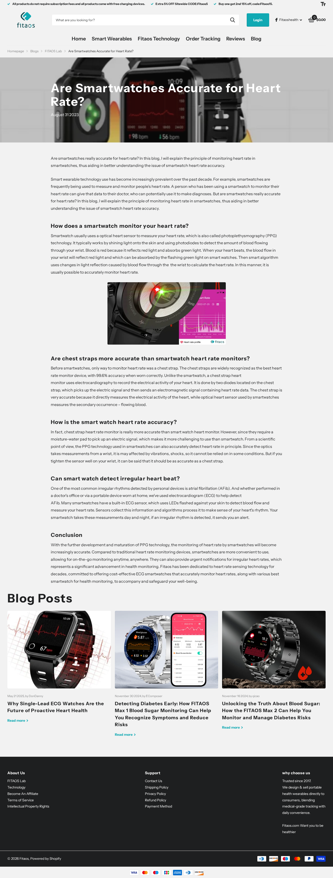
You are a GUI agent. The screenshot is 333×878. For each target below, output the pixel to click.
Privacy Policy (155, 793)
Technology (16, 787)
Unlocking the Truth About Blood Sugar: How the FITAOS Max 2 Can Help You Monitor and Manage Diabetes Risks (274, 674)
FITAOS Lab (53, 51)
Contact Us (153, 781)
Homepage (15, 51)
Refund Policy (155, 800)
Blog (256, 39)
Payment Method (158, 806)
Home (79, 39)
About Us (16, 773)
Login (258, 20)
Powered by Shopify (45, 858)
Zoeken (232, 20)
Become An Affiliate (22, 793)
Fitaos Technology (159, 39)
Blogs (34, 51)
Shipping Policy (156, 787)
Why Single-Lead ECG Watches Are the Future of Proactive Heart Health (59, 670)
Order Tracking (203, 39)
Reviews (235, 39)
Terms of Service (20, 800)
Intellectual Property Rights (28, 806)
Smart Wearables (112, 39)
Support (152, 773)
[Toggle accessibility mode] (323, 4)
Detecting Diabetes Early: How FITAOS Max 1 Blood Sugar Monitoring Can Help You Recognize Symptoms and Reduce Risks (166, 677)
